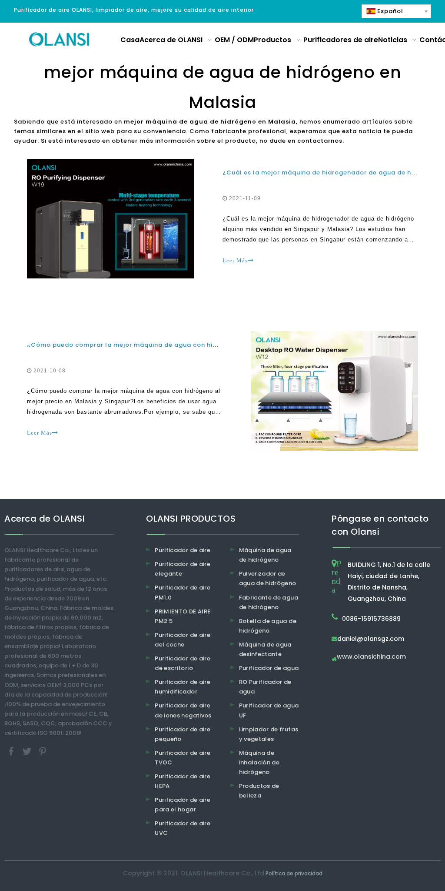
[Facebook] (12, 751)
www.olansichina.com (371, 657)
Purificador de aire (182, 550)
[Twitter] (28, 751)
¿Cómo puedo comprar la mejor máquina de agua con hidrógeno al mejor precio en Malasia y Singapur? (198, 345)
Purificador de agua (269, 668)
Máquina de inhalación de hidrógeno (259, 762)
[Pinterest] (43, 751)
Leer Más (235, 260)
